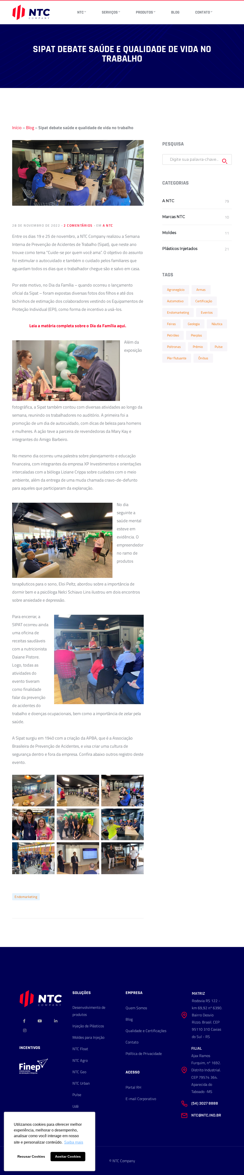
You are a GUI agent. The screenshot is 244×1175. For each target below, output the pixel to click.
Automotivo (175, 300)
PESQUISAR (225, 161)
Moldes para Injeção (88, 1037)
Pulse (218, 346)
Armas (201, 289)
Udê (75, 1106)
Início (17, 127)
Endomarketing (26, 896)
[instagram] (24, 1030)
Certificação (203, 300)
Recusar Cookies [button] (31, 1156)
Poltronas (174, 346)
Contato (132, 1042)
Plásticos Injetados (179, 248)
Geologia (194, 323)
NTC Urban (81, 1083)
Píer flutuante (176, 358)
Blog (30, 127)
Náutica (217, 323)
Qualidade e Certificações (146, 1031)
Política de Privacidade (144, 1053)
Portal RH (133, 1087)
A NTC (108, 225)
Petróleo (173, 335)
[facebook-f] (24, 1020)
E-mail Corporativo (141, 1099)
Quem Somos (136, 1008)
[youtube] (40, 1020)
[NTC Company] (31, 12)
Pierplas (196, 335)
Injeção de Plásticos (88, 1026)
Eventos (207, 312)
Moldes (169, 232)
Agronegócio (175, 289)
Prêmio (198, 346)
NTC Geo (79, 1072)
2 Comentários (78, 225)
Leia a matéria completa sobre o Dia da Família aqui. (77, 325)
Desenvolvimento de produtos (88, 1010)
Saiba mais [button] (73, 1142)
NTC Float (80, 1049)
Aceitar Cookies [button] (68, 1156)
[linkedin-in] (55, 1020)
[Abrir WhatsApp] (232, 1163)
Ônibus (203, 358)
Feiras (171, 323)
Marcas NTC (173, 217)
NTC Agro (80, 1060)
